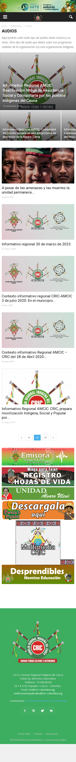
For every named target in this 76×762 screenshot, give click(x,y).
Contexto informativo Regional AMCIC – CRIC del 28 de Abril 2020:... (34, 354)
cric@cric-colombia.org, (41, 689)
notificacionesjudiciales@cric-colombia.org (38, 693)
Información (52, 733)
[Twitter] (42, 710)
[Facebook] (24, 710)
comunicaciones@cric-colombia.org (46, 700)
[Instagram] (33, 710)
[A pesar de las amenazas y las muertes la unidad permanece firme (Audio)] (38, 165)
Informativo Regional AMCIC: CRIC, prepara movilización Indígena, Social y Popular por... (37, 413)
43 (45, 437)
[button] (71, 17)
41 (29, 437)
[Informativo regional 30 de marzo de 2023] (38, 222)
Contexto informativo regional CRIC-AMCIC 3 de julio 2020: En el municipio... (37, 298)
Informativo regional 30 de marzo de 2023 (36, 244)
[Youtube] (51, 710)
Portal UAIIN (24, 733)
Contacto (38, 733)
